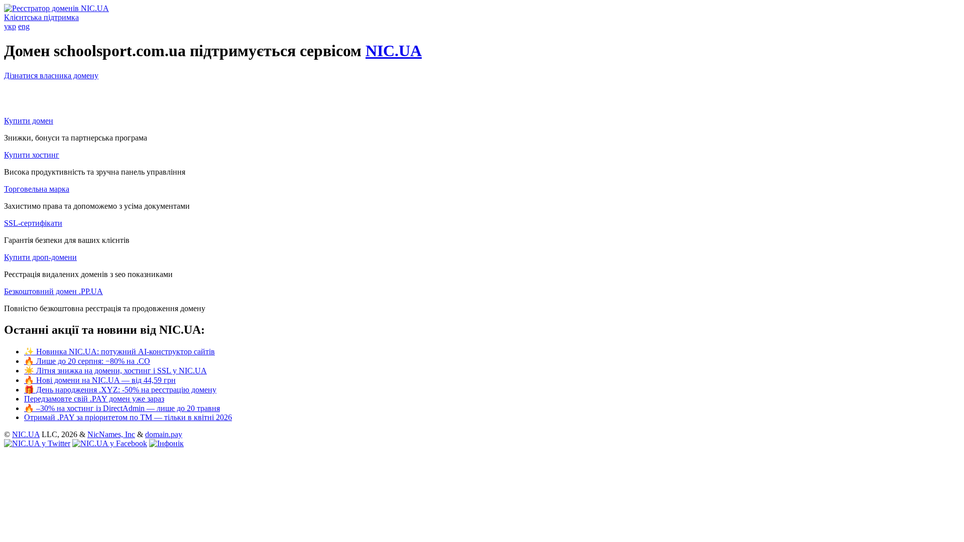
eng (24, 26)
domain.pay (163, 434)
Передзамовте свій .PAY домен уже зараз (94, 398)
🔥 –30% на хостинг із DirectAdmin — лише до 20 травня (122, 408)
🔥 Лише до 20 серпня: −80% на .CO (87, 361)
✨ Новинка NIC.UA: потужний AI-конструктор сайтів (119, 351)
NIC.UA (394, 51)
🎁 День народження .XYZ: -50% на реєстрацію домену (120, 389)
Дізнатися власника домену (51, 75)
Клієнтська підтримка (41, 17)
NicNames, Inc (111, 434)
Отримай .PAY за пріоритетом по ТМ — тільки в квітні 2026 (128, 417)
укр (10, 26)
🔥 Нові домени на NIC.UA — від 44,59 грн (100, 380)
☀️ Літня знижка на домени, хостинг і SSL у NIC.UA (115, 370)
